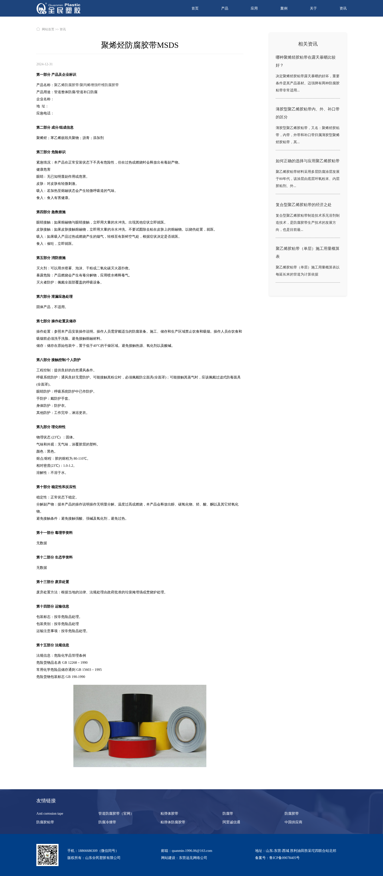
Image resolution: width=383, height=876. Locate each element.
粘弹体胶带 (169, 813)
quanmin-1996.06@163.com (192, 851)
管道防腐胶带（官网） (116, 813)
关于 (313, 8)
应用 (254, 8)
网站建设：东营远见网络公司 (184, 858)
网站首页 (48, 29)
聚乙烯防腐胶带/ (67, 85)
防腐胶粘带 (45, 822)
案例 (283, 8)
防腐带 (228, 813)
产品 (224, 8)
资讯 (343, 8)
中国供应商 (293, 822)
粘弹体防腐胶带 (172, 822)
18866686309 (88, 851)
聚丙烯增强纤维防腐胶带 (100, 85)
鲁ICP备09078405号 (284, 858)
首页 (195, 8)
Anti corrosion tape (49, 813)
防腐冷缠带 (107, 822)
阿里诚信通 (231, 822)
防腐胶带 (292, 813)
